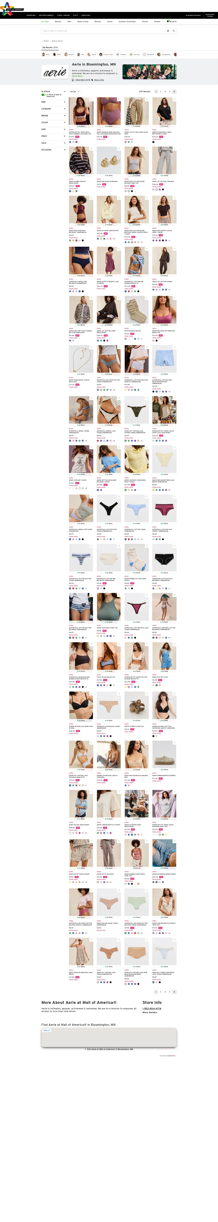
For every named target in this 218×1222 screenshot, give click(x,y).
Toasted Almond (160, 240)
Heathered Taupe (107, 239)
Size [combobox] (43, 129)
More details (149, 1012)
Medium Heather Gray (129, 191)
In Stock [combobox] (45, 91)
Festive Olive (129, 142)
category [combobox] (46, 109)
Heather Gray (83, 488)
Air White (70, 488)
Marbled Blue (125, 191)
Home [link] (109, 21)
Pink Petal (110, 441)
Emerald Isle (76, 588)
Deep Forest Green (104, 390)
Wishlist (173, 21)
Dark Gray (76, 488)
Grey (135, 539)
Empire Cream (80, 488)
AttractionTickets (210, 15)
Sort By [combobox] (73, 92)
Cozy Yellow (73, 191)
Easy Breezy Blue (104, 239)
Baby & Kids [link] (83, 21)
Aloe (70, 933)
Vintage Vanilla (156, 736)
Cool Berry (135, 933)
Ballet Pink (153, 340)
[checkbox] (46, 54)
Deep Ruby (129, 291)
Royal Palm (110, 636)
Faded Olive (70, 240)
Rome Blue (163, 441)
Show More (77, 76)
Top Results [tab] (50, 47)
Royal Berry (76, 142)
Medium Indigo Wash (156, 882)
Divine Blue (76, 441)
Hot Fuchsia (110, 239)
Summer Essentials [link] (127, 21)
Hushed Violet (132, 441)
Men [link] (69, 21)
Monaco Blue (163, 290)
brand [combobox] (44, 116)
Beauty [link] (98, 21)
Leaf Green (73, 687)
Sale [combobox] (43, 143)
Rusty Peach (160, 685)
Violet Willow (166, 240)
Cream (129, 339)
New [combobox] (43, 102)
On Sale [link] (45, 21)
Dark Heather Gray (101, 390)
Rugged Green (101, 340)
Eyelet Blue (125, 242)
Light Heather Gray (73, 142)
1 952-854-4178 (82, 80)
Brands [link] (157, 21)
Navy (153, 240)
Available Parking (193, 15)
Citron (125, 490)
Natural (153, 441)
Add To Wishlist (91, 99)
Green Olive (125, 588)
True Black (153, 142)
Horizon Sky (70, 142)
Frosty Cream (132, 339)
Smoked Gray (132, 142)
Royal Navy (101, 490)
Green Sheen (107, 390)
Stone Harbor (83, 785)
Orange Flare (73, 240)
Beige (153, 685)
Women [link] (58, 21)
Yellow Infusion (166, 835)
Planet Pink (138, 441)
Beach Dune (98, 982)
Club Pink (73, 441)
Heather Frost (153, 189)
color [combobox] (44, 122)
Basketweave (125, 142)
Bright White (73, 488)
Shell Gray (107, 685)
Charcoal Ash (153, 882)
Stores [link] (145, 21)
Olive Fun (138, 390)
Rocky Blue (163, 882)
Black (153, 391)
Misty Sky (98, 340)
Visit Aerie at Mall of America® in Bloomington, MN (110, 1049)
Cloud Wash (70, 833)
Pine (135, 291)
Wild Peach (138, 884)
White (156, 142)
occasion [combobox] (46, 150)
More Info (99, 80)
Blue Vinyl (98, 239)
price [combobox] (44, 136)
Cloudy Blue (70, 191)
